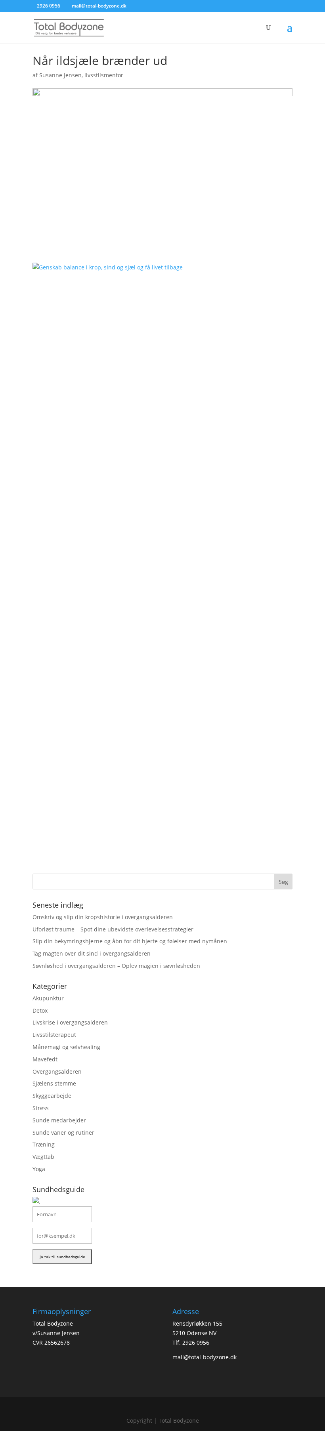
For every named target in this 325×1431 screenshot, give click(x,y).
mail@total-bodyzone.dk (204, 1357)
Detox (40, 1010)
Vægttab (43, 1156)
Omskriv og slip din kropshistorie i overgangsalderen (102, 917)
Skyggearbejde (51, 1095)
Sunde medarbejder (59, 1120)
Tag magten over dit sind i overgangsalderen (91, 953)
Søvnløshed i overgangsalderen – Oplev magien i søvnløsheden (116, 965)
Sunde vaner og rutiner (63, 1132)
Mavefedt (44, 1059)
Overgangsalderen (57, 1071)
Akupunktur (48, 998)
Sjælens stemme (54, 1083)
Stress (40, 1108)
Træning (43, 1144)
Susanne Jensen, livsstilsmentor (81, 75)
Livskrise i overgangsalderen (70, 1022)
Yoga (38, 1169)
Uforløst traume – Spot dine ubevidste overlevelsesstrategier (112, 929)
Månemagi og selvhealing (66, 1047)
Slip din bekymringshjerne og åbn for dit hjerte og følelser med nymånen (129, 941)
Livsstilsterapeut (54, 1034)
